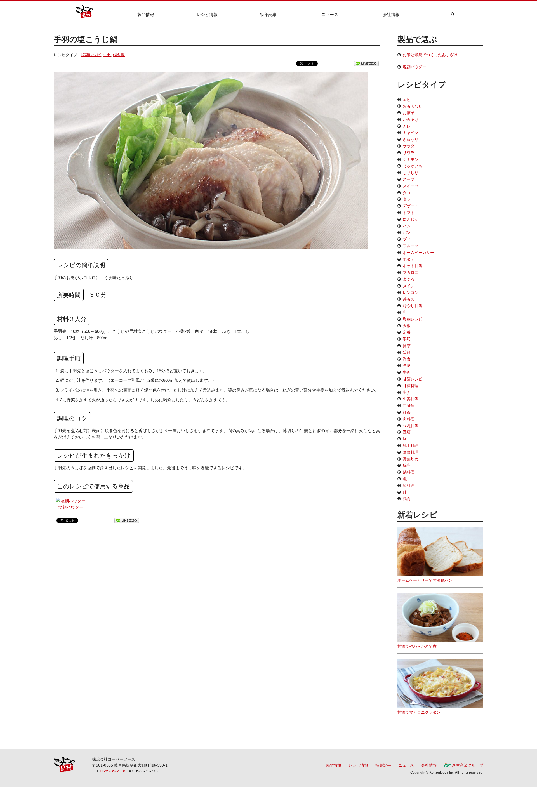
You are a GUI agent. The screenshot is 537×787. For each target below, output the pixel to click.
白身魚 (408, 405)
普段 (407, 352)
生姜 (407, 392)
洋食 (407, 359)
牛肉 (407, 372)
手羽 (107, 55)
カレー (408, 126)
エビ (407, 99)
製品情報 (145, 14)
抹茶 (407, 345)
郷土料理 (410, 445)
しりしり (410, 172)
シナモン (410, 159)
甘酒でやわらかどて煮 (417, 646)
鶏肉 (407, 498)
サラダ (408, 146)
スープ (408, 179)
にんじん (410, 219)
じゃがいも (412, 166)
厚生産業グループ (467, 765)
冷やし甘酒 (412, 305)
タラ (407, 199)
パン (407, 232)
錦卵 (407, 465)
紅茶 (407, 412)
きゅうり (410, 139)
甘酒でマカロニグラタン (419, 712)
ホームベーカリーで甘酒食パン (424, 580)
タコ (407, 192)
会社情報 (391, 14)
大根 (407, 326)
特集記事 (268, 14)
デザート (410, 206)
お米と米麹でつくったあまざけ (430, 55)
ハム (407, 226)
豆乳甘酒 (410, 425)
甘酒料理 (410, 385)
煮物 (407, 365)
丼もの (408, 299)
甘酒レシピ (412, 379)
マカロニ (410, 272)
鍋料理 (119, 55)
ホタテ (408, 259)
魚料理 (408, 485)
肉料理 (408, 419)
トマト (408, 212)
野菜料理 (410, 452)
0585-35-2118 (112, 771)
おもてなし (412, 106)
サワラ (408, 152)
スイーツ (410, 186)
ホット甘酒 (412, 265)
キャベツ (410, 132)
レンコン (410, 292)
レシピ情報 (207, 14)
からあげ (410, 119)
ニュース (329, 14)
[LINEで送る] (366, 63)
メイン (408, 286)
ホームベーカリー (418, 252)
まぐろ (408, 279)
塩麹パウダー (70, 507)
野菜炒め (410, 459)
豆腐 (407, 432)
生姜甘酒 (410, 399)
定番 (407, 332)
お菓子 (408, 112)
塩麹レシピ (91, 55)
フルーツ (410, 246)
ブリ (407, 239)
